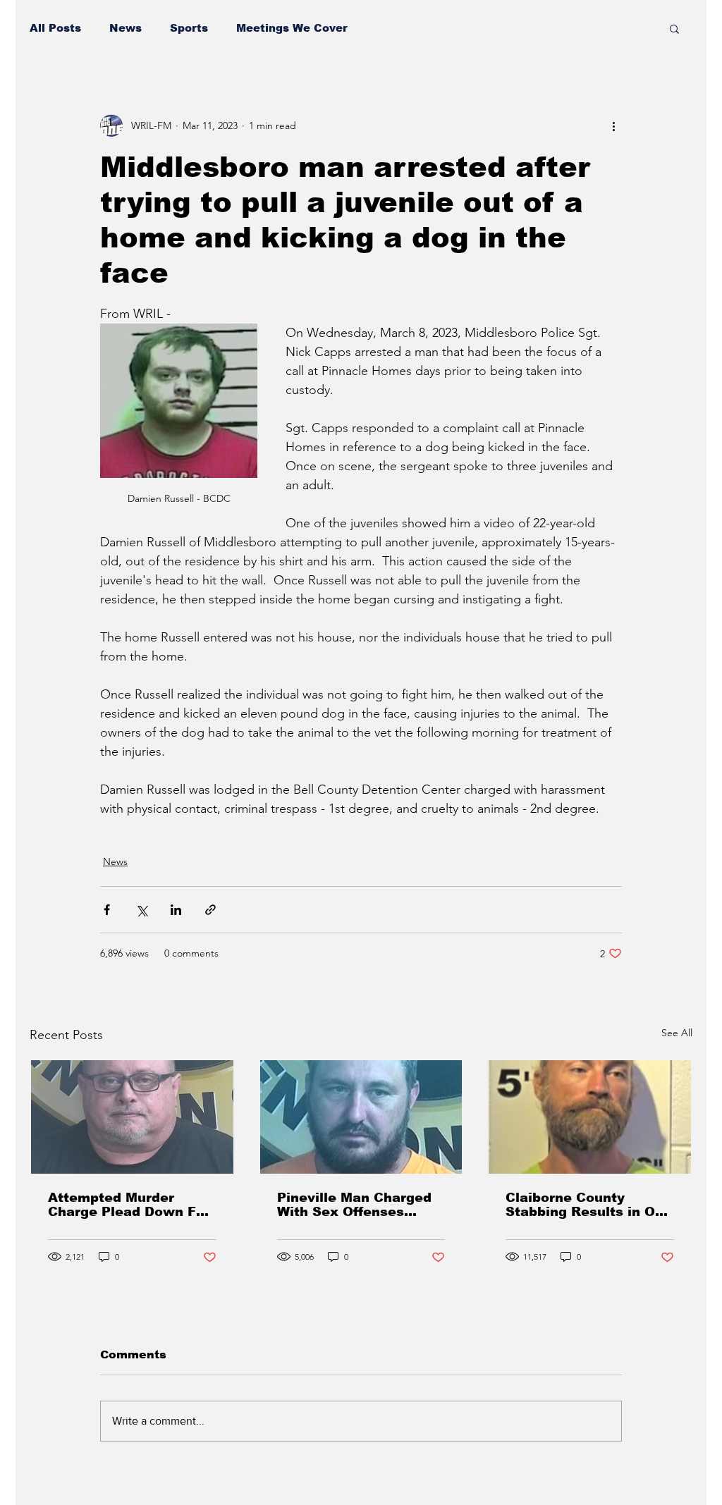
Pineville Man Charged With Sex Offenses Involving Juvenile (354, 1205)
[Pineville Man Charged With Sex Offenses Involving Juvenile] (361, 1117)
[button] (674, 28)
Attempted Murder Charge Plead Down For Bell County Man (129, 1205)
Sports (189, 28)
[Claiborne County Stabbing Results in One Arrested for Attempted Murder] (590, 1117)
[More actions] (613, 125)
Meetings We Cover (292, 28)
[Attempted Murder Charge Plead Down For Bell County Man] (132, 1117)
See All (676, 1032)
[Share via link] (210, 909)
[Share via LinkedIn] (176, 909)
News (125, 28)
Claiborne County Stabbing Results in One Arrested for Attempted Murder (589, 1205)
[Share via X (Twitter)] (141, 909)
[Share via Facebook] (107, 909)
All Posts (55, 28)
